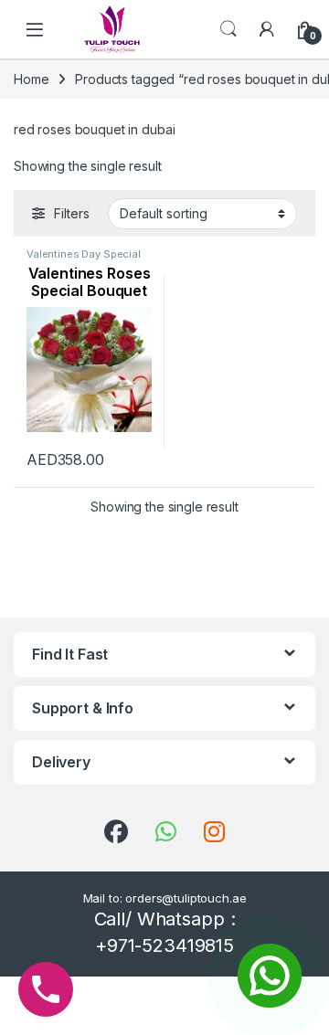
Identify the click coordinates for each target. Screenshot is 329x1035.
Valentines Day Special (84, 254)
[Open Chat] (270, 976)
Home (31, 79)
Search (228, 29)
